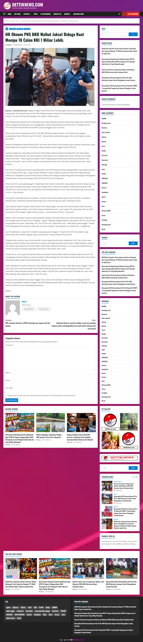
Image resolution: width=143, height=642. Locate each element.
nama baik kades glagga (42, 611)
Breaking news (78, 14)
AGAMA (104, 118)
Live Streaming (133, 14)
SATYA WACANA (19, 614)
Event (103, 146)
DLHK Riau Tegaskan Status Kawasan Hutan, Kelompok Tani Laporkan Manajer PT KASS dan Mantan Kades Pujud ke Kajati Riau (119, 51)
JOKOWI (54, 607)
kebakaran (20, 611)
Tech (103, 206)
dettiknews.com (27, 4)
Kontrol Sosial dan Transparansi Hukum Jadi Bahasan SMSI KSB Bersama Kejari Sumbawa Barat (118, 70)
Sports (104, 197)
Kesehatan (29, 611)
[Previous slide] (134, 477)
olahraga (104, 164)
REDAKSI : (67, 14)
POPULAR (20, 29)
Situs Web (9, 388)
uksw (63, 614)
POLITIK (63, 611)
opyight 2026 (65, 640)
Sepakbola (105, 192)
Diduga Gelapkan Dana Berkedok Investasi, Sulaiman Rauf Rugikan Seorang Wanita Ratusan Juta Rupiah (80, 437)
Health (104, 151)
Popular (26, 14)
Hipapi (48, 607)
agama (8, 607)
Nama (8, 373)
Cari (103, 28)
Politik (104, 174)
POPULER (104, 183)
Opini (35, 14)
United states (10, 618)
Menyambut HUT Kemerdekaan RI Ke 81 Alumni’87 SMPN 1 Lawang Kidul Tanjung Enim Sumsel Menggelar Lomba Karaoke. (119, 88)
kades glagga (10, 611)
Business (104, 128)
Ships (44, 614)
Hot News (17, 14)
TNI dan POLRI (106, 211)
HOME (9, 14)
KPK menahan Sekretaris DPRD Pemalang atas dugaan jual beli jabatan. (27, 323)
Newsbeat (105, 160)
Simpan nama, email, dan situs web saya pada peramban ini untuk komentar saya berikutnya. (41, 395)
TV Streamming (45, 14)
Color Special (106, 132)
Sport (50, 614)
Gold (35, 607)
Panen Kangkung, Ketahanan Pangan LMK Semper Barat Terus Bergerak (49, 435)
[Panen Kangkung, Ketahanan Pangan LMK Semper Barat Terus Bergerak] (50, 422)
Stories (104, 201)
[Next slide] (136, 477)
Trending (27, 29)
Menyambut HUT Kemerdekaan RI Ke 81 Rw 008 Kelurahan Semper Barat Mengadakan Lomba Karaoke (118, 79)
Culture (104, 137)
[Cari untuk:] (115, 243)
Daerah (104, 141)
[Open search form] (119, 14)
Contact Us (57, 14)
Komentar (9, 345)
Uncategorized (106, 224)
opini (103, 169)
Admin (9, 45)
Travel (103, 215)
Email (8, 380)
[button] (4, 14)
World (103, 229)
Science (104, 187)
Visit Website (28, 309)
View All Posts (44, 309)
